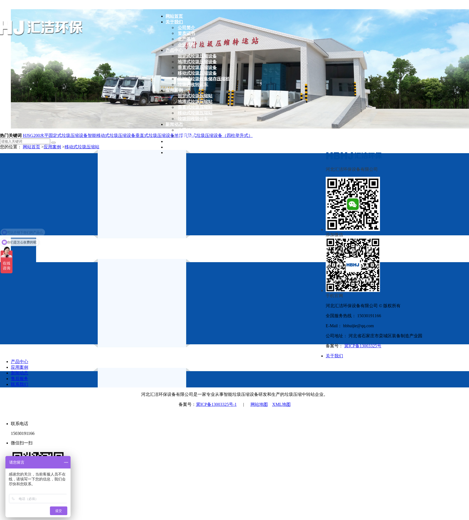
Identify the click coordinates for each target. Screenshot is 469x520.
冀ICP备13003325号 (362, 346)
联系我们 (19, 384)
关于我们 (334, 356)
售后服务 (19, 378)
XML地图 (281, 404)
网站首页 (31, 147)
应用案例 (52, 147)
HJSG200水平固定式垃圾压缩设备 (55, 135)
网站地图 (259, 404)
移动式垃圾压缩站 (82, 147)
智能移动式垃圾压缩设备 (111, 135)
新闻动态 (19, 373)
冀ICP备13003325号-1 (216, 404)
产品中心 (19, 361)
